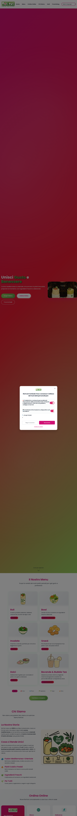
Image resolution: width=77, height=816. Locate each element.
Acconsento (47, 422)
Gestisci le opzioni (38, 426)
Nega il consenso (30, 422)
